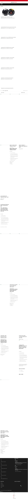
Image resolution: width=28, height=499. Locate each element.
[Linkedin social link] (14, 0)
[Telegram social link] (15, 0)
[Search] (27, 2)
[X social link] (13, 0)
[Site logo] (14, 2)
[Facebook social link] (12, 0)
